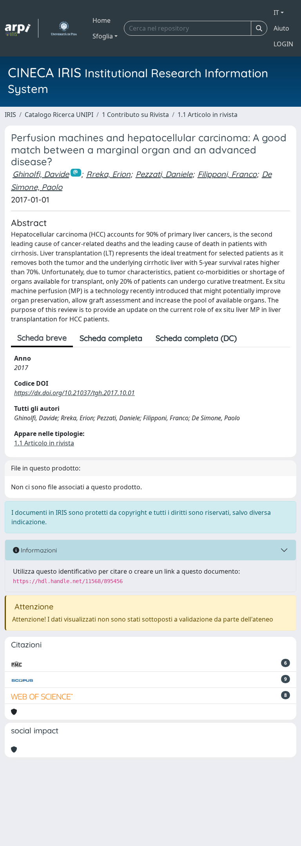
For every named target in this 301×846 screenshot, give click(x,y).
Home (101, 20)
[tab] (250, 338)
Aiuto (281, 28)
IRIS (10, 114)
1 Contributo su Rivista (135, 114)
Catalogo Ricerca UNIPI (59, 114)
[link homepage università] (64, 28)
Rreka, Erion (108, 174)
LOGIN (283, 44)
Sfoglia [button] (102, 36)
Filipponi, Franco (227, 174)
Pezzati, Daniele (164, 174)
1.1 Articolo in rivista (208, 114)
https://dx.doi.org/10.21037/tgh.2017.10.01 (74, 392)
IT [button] (276, 12)
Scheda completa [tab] (111, 338)
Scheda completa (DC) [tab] (196, 338)
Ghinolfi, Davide (41, 174)
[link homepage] (21, 28)
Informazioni (38, 550)
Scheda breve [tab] (42, 338)
